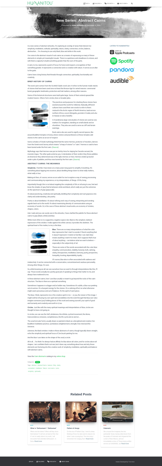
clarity (58, 365)
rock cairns (51, 368)
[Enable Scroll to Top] (158, 462)
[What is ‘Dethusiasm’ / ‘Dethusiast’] (44, 411)
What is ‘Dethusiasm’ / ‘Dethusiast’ (43, 428)
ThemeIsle (131, 462)
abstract (34, 365)
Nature (45, 368)
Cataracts (107, 428)
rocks (57, 368)
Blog (87, 3)
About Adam (123, 3)
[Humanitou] (40, 3)
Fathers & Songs (73, 428)
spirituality (38, 371)
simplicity (31, 371)
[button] (89, 3)
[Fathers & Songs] (81, 411)
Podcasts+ (110, 3)
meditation (39, 368)
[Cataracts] (117, 411)
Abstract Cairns (42, 365)
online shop (61, 356)
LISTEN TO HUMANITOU (119, 46)
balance (50, 365)
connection (31, 368)
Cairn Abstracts (40, 356)
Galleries (98, 3)
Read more (38, 441)
